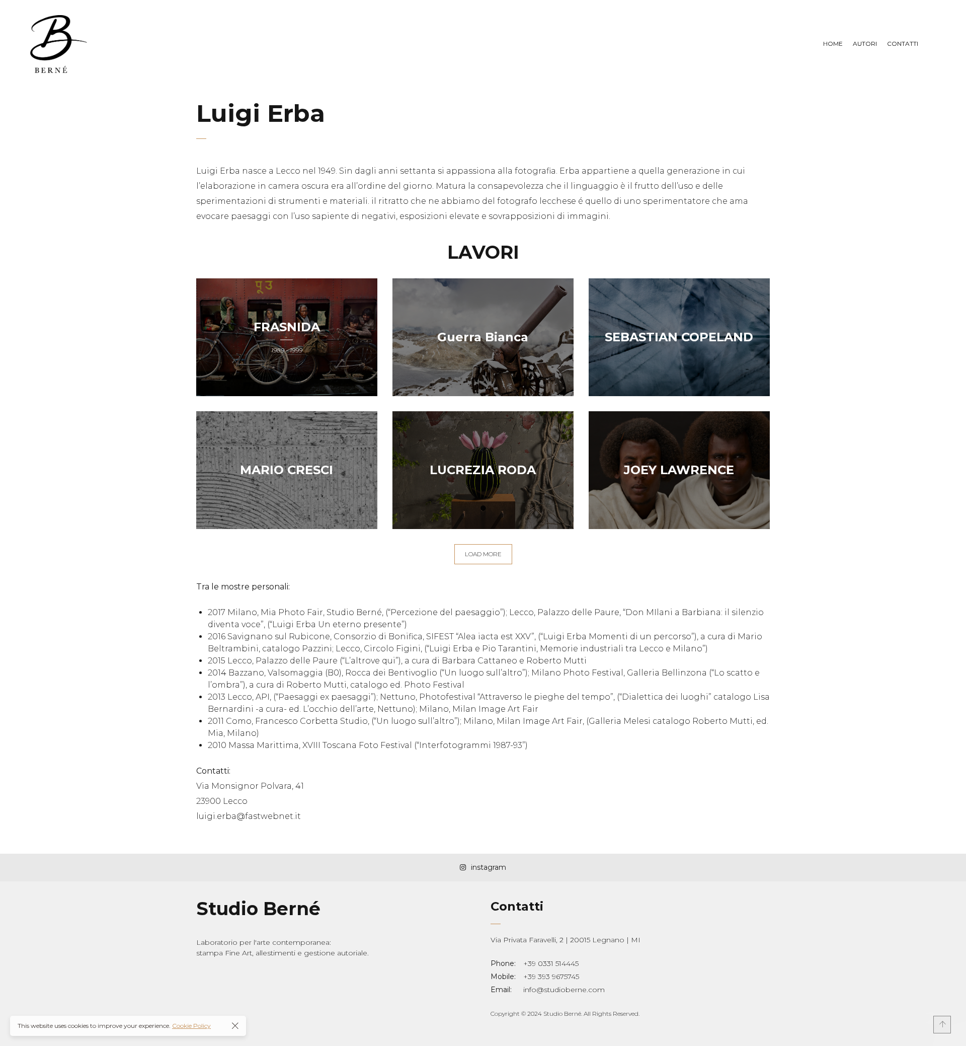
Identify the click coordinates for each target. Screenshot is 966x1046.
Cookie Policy (191, 1025)
